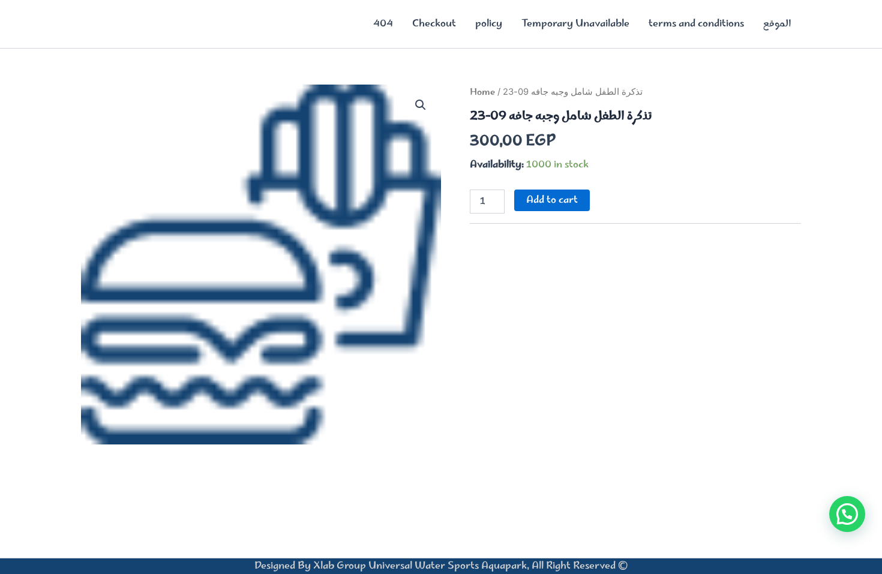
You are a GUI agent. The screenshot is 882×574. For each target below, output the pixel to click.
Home (482, 92)
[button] (420, 105)
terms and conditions (696, 24)
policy (488, 24)
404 (383, 24)
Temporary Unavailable (575, 24)
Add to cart (552, 200)
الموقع (777, 24)
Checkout (434, 24)
